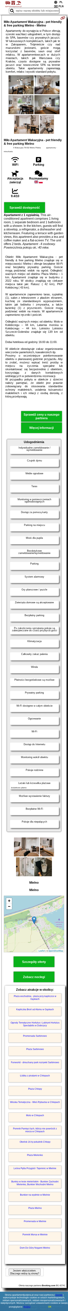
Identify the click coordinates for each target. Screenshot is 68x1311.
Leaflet (42, 950)
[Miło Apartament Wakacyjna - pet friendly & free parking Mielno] (21, 85)
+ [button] (9, 900)
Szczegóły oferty (34, 961)
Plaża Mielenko (35, 1155)
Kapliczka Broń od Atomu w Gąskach (35, 1009)
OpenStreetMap (56, 950)
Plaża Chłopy (35, 1089)
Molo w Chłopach (35, 1115)
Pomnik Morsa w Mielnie (35, 1234)
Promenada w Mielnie (35, 1221)
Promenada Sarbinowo (35, 1036)
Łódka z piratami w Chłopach (35, 1075)
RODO (27, 1307)
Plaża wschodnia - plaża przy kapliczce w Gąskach (35, 997)
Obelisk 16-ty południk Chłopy (35, 1142)
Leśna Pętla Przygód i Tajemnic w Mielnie (35, 1168)
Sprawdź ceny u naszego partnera (42, 416)
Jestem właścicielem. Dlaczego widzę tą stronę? (24, 1272)
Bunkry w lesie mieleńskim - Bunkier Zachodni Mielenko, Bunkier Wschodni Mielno (35, 1183)
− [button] (9, 906)
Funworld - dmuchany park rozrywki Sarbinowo (35, 1062)
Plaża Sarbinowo (35, 1049)
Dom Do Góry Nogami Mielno (35, 1247)
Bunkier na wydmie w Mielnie (35, 1195)
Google (59, 1295)
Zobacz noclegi (34, 977)
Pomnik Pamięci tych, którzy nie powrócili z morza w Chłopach (35, 1130)
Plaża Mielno (35, 1208)
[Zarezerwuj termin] (62, 18)
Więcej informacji (41, 427)
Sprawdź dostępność (24, 207)
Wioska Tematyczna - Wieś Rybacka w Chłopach (35, 1102)
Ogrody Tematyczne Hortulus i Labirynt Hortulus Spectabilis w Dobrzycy (35, 1024)
